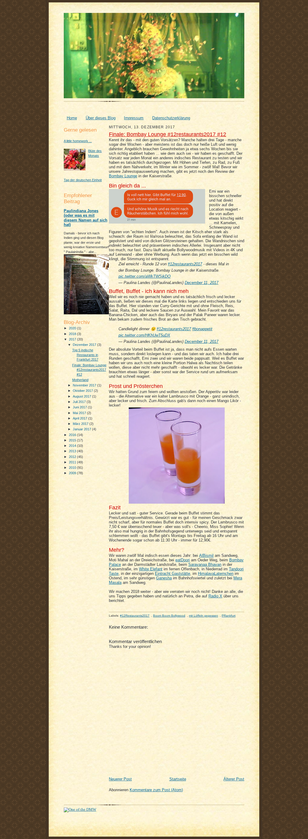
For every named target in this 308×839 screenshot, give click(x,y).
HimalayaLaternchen (215, 573)
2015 (73, 440)
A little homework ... (78, 141)
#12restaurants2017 (185, 264)
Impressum (133, 118)
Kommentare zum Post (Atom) (156, 790)
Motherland (80, 380)
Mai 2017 (80, 413)
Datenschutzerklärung (171, 118)
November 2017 (85, 385)
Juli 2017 (80, 402)
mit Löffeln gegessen (203, 615)
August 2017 (82, 396)
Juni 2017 (80, 407)
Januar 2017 (82, 429)
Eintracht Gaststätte (172, 573)
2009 (73, 473)
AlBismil (206, 555)
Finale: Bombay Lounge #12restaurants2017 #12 (89, 369)
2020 (73, 328)
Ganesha (164, 578)
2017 (73, 339)
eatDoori (182, 560)
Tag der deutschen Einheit (83, 180)
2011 (73, 462)
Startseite (177, 779)
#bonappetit (202, 329)
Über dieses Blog (101, 118)
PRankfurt (229, 615)
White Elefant (150, 569)
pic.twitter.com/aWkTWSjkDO (145, 276)
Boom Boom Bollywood (169, 615)
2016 (73, 435)
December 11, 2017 (201, 282)
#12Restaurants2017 (134, 615)
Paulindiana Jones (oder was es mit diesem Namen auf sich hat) (85, 218)
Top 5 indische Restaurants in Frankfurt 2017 (85, 354)
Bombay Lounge (123, 176)
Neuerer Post (120, 779)
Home (72, 118)
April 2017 (80, 418)
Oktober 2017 (83, 390)
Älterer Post (233, 779)
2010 (73, 467)
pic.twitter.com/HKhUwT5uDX (144, 335)
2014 (73, 445)
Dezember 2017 (85, 344)
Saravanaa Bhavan (204, 564)
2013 (73, 451)
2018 (73, 334)
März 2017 (81, 424)
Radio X (215, 596)
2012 (73, 457)
